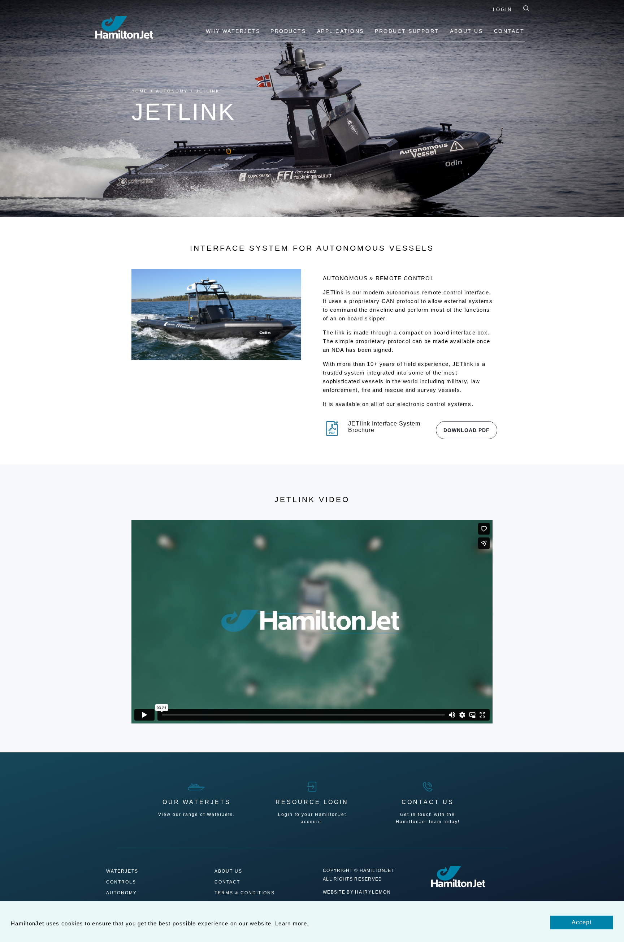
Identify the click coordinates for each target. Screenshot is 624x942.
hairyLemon (373, 892)
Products (289, 31)
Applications (342, 31)
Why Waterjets (233, 31)
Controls (121, 882)
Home (139, 91)
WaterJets (122, 871)
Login (502, 9)
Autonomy (172, 91)
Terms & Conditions (244, 893)
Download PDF (466, 430)
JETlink (208, 91)
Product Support (408, 31)
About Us (467, 31)
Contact (509, 31)
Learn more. (292, 923)
